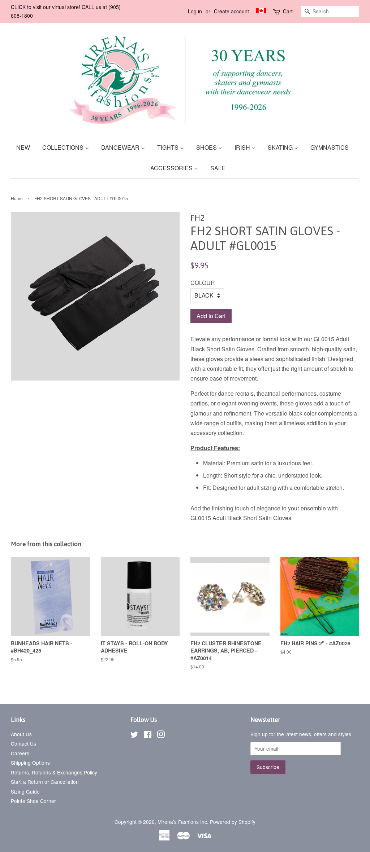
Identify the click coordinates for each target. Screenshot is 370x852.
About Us (21, 734)
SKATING (281, 147)
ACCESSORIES (172, 168)
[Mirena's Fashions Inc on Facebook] (147, 735)
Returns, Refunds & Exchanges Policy (54, 772)
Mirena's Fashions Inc (182, 821)
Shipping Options (30, 762)
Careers (20, 753)
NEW (23, 147)
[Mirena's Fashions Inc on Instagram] (161, 735)
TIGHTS (168, 147)
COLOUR (202, 282)
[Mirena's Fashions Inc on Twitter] (134, 735)
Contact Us (23, 743)
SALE (217, 168)
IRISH (243, 147)
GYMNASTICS (329, 147)
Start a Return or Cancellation (45, 781)
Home (17, 198)
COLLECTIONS (63, 147)
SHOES (207, 147)
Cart (288, 11)
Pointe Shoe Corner (33, 800)
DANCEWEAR (121, 147)
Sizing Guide (25, 791)
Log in (195, 11)
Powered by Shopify (232, 821)
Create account (231, 11)
